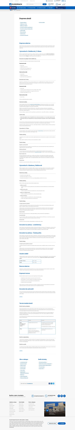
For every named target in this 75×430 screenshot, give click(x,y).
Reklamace (22, 374)
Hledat (45, 4)
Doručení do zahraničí (24, 35)
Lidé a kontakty (21, 405)
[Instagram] (62, 0)
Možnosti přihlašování (24, 377)
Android (39, 130)
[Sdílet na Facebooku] (49, 383)
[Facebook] (63, 0)
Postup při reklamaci (32, 408)
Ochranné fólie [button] (32, 7)
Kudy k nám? (41, 368)
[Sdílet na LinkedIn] (51, 383)
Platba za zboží (23, 365)
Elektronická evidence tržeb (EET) (45, 363)
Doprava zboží (23, 367)
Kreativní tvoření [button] (42, 7)
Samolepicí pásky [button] (22, 7)
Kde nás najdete (21, 408)
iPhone (42, 130)
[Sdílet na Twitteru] (53, 383)
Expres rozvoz (22, 33)
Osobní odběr (22, 30)
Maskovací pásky (11, 405)
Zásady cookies (21, 411)
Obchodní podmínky (43, 362)
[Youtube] (65, 0)
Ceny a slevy (22, 370)
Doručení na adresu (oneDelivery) (26, 27)
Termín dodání (22, 368)
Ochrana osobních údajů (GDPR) (45, 365)
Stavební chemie (11, 414)
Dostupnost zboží (23, 363)
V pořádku (62, 423)
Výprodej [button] (13, 7)
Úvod (14, 10)
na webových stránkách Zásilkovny (35, 104)
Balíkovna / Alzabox (23, 25)
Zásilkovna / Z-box (23, 24)
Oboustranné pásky (12, 411)
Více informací (11, 427)
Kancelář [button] (50, 7)
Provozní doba (42, 367)
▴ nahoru (21, 296)
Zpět (11, 10)
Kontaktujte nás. (30, 383)
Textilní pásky (11, 408)
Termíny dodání (42, 22)
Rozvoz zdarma (23, 32)
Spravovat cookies (52, 423)
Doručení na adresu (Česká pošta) (26, 28)
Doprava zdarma (23, 22)
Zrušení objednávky (23, 376)
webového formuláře (38, 152)
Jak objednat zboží (23, 362)
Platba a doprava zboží (32, 405)
